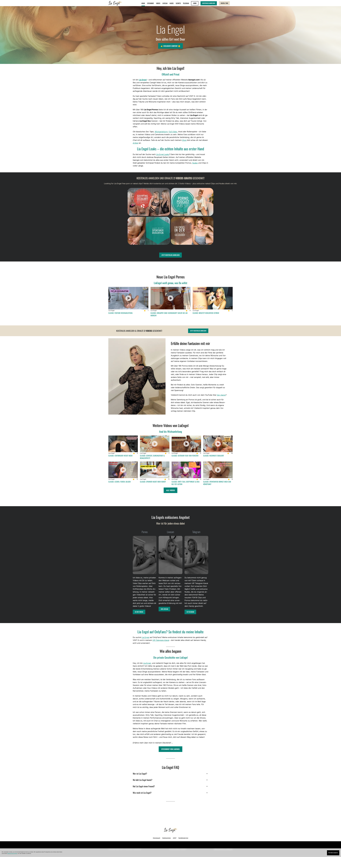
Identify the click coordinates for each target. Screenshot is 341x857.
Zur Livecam (164, 609)
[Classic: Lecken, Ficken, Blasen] (123, 469)
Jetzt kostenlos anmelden (198, 331)
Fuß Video (173, 132)
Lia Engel (143, 80)
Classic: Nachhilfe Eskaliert (213, 455)
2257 (174, 838)
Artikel (135, 143)
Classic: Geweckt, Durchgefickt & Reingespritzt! (152, 456)
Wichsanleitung (161, 132)
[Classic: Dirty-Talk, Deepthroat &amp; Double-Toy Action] (186, 469)
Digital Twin (224, 3)
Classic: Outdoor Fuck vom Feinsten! (185, 455)
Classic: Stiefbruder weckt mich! (120, 455)
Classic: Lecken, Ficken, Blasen (119, 481)
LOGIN (194, 3)
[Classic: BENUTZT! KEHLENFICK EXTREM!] (213, 298)
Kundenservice (183, 838)
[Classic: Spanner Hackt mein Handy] (154, 469)
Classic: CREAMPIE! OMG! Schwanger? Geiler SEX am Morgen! (169, 314)
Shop (184, 140)
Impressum (156, 838)
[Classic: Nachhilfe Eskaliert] (218, 444)
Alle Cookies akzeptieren (333, 852)
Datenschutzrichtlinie (12, 853)
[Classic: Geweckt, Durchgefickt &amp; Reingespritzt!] (154, 444)
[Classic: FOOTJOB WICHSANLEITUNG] (128, 298)
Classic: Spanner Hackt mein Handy (153, 481)
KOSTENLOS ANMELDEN (208, 3)
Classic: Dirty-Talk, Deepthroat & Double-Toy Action (186, 482)
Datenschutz (166, 838)
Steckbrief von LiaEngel (170, 749)
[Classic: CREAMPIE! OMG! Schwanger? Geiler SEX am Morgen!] (171, 298)
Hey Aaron (221, 395)
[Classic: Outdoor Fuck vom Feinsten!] (186, 444)
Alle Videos (170, 490)
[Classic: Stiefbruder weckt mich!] (123, 444)
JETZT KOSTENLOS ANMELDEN (171, 255)
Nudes (195, 163)
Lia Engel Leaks (162, 154)
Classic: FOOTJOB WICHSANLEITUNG (120, 313)
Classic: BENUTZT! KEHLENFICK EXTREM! (206, 313)
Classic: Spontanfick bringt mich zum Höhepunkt (217, 482)
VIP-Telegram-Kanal (160, 640)
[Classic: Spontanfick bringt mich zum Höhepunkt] (218, 469)
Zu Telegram (190, 612)
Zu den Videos (139, 612)
